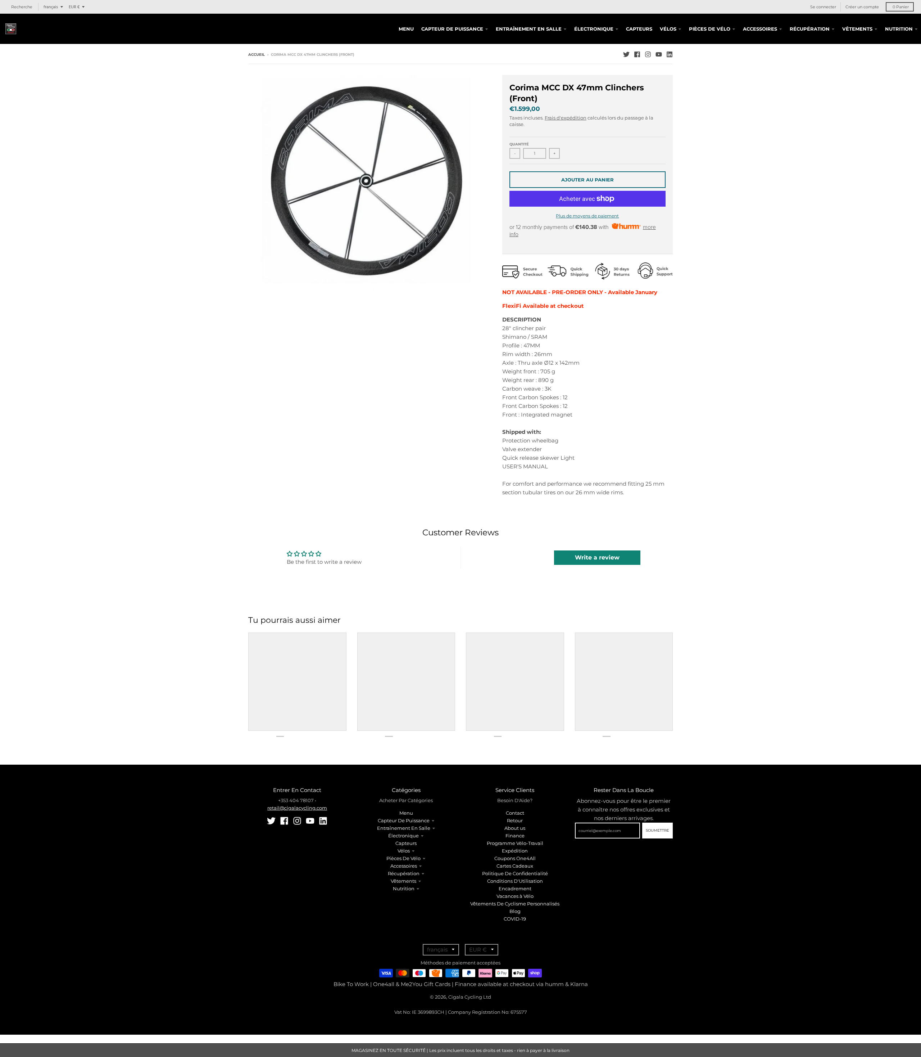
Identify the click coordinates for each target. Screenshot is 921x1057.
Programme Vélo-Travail (515, 843)
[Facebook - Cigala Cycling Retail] (637, 54)
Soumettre (657, 830)
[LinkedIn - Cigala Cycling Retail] (669, 54)
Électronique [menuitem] (593, 29)
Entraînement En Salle (403, 828)
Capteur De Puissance (404, 820)
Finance (515, 835)
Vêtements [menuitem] (857, 29)
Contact (515, 813)
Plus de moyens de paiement (587, 216)
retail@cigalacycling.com (297, 808)
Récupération (403, 873)
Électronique (403, 835)
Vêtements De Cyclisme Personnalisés (514, 904)
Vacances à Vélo (515, 896)
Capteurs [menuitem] (639, 29)
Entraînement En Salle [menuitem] (529, 29)
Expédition (515, 851)
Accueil (256, 54)
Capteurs (406, 843)
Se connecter (823, 6)
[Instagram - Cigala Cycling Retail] (648, 54)
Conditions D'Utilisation (515, 881)
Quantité (519, 144)
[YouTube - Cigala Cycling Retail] (658, 54)
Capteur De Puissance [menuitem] (452, 29)
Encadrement (515, 888)
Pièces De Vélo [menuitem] (709, 29)
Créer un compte (862, 6)
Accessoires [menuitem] (760, 29)
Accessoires (403, 866)
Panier (901, 6)
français (51, 6)
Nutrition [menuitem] (899, 29)
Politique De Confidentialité (515, 873)
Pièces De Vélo (403, 858)
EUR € (74, 6)
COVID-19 (515, 919)
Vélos (404, 851)
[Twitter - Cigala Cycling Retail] (626, 54)
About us (514, 828)
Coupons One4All (515, 858)
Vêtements (403, 881)
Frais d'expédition (565, 118)
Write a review (597, 557)
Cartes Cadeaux (514, 866)
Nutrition (403, 888)
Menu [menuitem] (406, 29)
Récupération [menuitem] (810, 29)
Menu (406, 813)
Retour (515, 820)
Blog (515, 911)
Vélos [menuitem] (668, 29)
